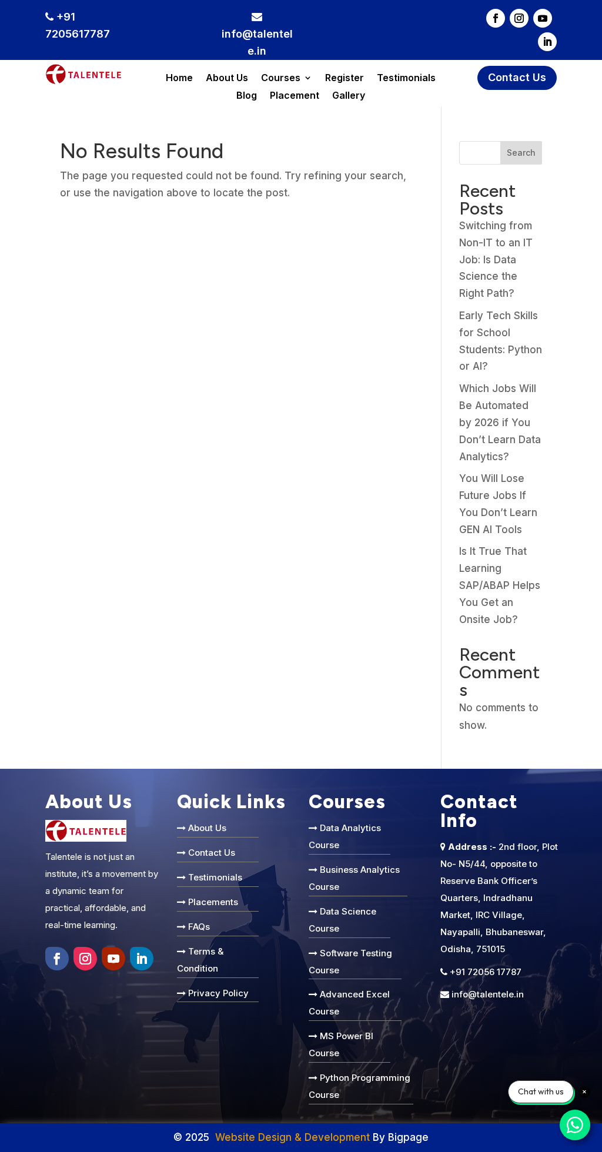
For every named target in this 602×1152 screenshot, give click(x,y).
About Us (227, 78)
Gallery (348, 96)
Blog (246, 96)
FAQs (199, 926)
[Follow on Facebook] (495, 18)
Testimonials (406, 78)
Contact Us (517, 77)
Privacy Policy (218, 993)
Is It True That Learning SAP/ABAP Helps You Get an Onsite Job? (499, 585)
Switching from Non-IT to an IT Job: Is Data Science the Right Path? (496, 260)
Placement (294, 96)
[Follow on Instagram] (519, 18)
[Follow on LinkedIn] (547, 41)
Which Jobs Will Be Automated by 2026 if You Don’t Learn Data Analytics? (500, 423)
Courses (280, 78)
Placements (213, 901)
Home (179, 78)
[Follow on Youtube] (542, 18)
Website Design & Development (292, 1137)
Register (344, 78)
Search (521, 153)
